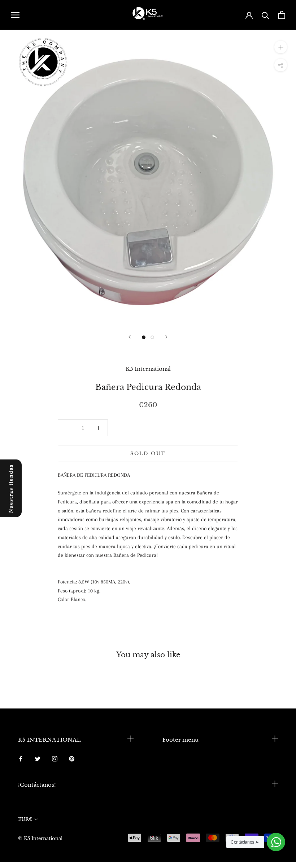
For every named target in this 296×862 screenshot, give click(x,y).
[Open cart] (281, 15)
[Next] (166, 336)
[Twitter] (37, 758)
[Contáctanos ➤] (276, 842)
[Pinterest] (71, 758)
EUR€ (25, 819)
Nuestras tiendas (11, 488)
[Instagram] (54, 758)
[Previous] (130, 336)
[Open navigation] (15, 15)
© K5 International (40, 838)
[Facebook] (20, 758)
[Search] (265, 15)
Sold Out (148, 453)
